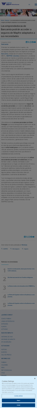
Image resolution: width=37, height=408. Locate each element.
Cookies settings (18, 395)
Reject (18, 400)
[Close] (35, 378)
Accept (18, 405)
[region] (18, 392)
